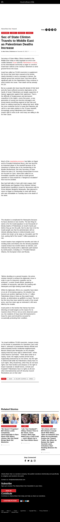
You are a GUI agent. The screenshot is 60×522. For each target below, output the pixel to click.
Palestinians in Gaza (30, 62)
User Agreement (4, 512)
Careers (15, 510)
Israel (15, 62)
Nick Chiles (6, 51)
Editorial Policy (14, 512)
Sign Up (8, 491)
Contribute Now (10, 501)
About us (9, 510)
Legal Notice (23, 510)
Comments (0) (32, 51)
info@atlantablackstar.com (17, 479)
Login (2, 510)
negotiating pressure (16, 161)
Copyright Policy (32, 510)
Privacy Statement (43, 510)
